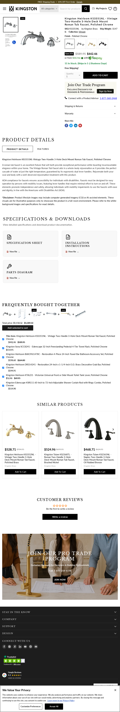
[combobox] (70, 8)
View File (15, 252)
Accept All (54, 706)
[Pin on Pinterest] (80, 125)
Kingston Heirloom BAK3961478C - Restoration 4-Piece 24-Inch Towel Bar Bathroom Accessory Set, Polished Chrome (59, 355)
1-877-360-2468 (108, 98)
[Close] (115, 690)
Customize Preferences (31, 706)
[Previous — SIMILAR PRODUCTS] (7, 429)
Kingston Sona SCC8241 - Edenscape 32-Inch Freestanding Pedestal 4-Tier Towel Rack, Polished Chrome (56, 346)
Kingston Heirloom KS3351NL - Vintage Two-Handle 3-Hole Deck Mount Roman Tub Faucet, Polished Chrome (60, 337)
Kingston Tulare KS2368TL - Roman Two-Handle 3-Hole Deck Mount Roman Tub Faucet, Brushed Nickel (59, 458)
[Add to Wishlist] (58, 19)
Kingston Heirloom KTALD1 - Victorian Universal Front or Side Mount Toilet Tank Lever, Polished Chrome (56, 375)
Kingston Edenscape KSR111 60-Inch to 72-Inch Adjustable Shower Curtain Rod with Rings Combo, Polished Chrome (58, 384)
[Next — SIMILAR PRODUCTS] (113, 429)
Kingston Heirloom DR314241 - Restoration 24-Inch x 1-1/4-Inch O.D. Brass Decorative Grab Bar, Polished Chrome (58, 366)
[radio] (70, 44)
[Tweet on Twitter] (71, 125)
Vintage (82, 32)
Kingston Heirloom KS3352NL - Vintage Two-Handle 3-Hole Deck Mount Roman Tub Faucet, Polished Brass (20, 458)
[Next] (57, 38)
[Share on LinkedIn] (75, 125)
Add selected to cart (18, 328)
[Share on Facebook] (66, 125)
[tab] (17, 149)
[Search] (86, 8)
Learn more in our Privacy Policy (60, 700)
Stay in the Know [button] (16, 612)
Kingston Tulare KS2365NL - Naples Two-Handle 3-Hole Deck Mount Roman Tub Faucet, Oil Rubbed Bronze (99, 458)
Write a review (60, 516)
